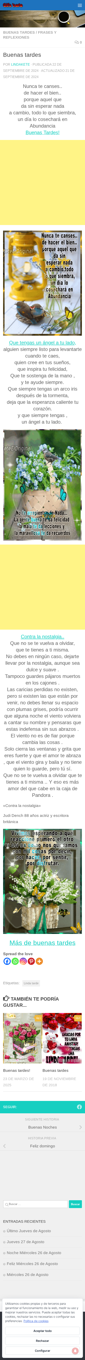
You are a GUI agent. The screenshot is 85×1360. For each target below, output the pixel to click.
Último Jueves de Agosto (29, 1231)
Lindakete (20, 64)
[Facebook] (7, 961)
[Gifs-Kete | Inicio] (16, 5)
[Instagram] (23, 961)
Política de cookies (36, 1321)
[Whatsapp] (15, 961)
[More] (39, 961)
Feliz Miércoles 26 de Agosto (32, 1264)
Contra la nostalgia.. (42, 636)
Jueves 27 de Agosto (25, 1242)
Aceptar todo (42, 1331)
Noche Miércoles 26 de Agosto (34, 1253)
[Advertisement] (42, 182)
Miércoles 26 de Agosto (27, 1274)
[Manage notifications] (75, 1351)
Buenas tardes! (16, 1070)
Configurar (42, 1350)
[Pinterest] (31, 961)
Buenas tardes (19, 32)
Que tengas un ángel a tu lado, (42, 342)
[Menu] (80, 5)
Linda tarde (31, 983)
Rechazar (42, 1340)
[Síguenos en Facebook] (79, 1106)
